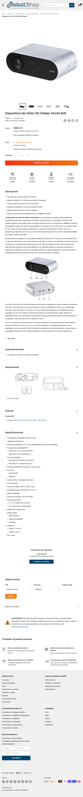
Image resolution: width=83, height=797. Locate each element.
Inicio (3, 14)
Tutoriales (48, 721)
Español (26, 773)
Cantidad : (8, 155)
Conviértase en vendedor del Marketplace (16, 715)
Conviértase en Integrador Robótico (13, 712)
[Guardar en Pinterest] (68, 120)
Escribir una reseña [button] (41, 561)
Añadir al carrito (41, 163)
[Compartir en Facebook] (65, 120)
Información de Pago (9, 699)
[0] (79, 5)
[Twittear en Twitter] (72, 120)
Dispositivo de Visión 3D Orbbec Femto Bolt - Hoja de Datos (27, 420)
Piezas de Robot (19, 14)
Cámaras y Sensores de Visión (49, 14)
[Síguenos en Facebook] (3, 781)
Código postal (67, 585)
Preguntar (51, 181)
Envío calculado (19, 135)
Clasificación (49, 725)
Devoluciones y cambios (10, 689)
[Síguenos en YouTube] (18, 781)
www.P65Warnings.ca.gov (19, 627)
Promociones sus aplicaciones (12, 725)
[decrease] (16, 155)
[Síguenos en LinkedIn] (26, 781)
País (6, 585)
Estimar (11, 596)
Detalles (12, 181)
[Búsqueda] (71, 5)
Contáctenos (6, 702)
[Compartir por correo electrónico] (76, 120)
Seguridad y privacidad (52, 686)
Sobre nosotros (50, 680)
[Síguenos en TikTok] (22, 781)
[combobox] (56, 5)
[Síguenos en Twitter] (7, 781)
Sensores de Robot (32, 14)
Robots (10, 14)
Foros (47, 712)
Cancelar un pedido (8, 692)
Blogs (47, 715)
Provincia (37, 585)
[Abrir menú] (3, 5)
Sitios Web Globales (8, 773)
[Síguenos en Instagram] (11, 781)
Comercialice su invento (10, 728)
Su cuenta (5, 680)
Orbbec (8, 118)
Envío (4, 686)
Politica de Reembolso (12, 606)
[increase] (28, 155)
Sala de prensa (50, 689)
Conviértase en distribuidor (11, 718)
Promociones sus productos (11, 721)
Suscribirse (16, 758)
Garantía (5, 695)
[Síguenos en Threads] (30, 781)
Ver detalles (32, 181)
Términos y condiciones (53, 683)
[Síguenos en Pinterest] (15, 781)
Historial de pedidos (8, 683)
